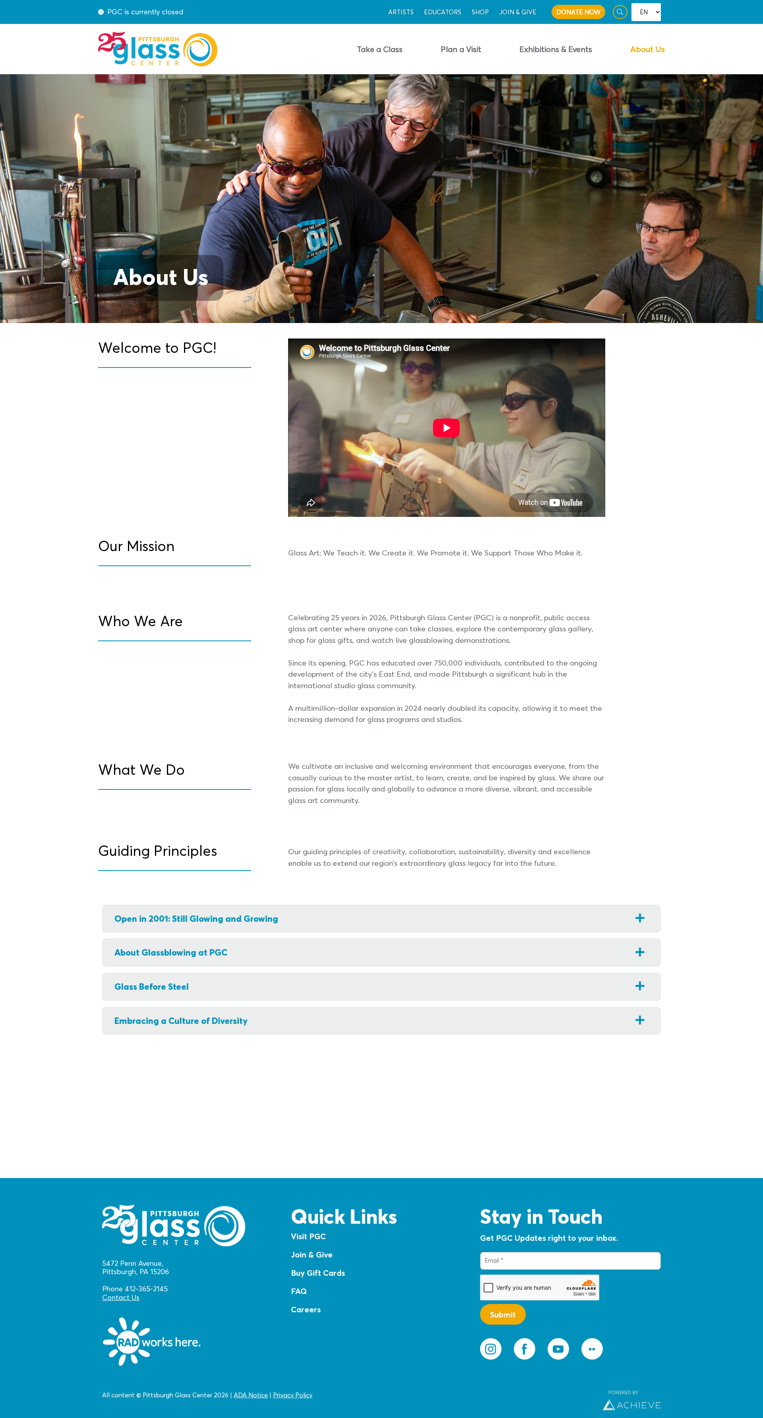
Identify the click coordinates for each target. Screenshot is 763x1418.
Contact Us (120, 1297)
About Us (647, 49)
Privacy (283, 1395)
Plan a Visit (461, 49)
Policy (303, 1395)
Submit (503, 1314)
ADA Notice (251, 1395)
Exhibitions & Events (555, 49)
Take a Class (380, 49)
